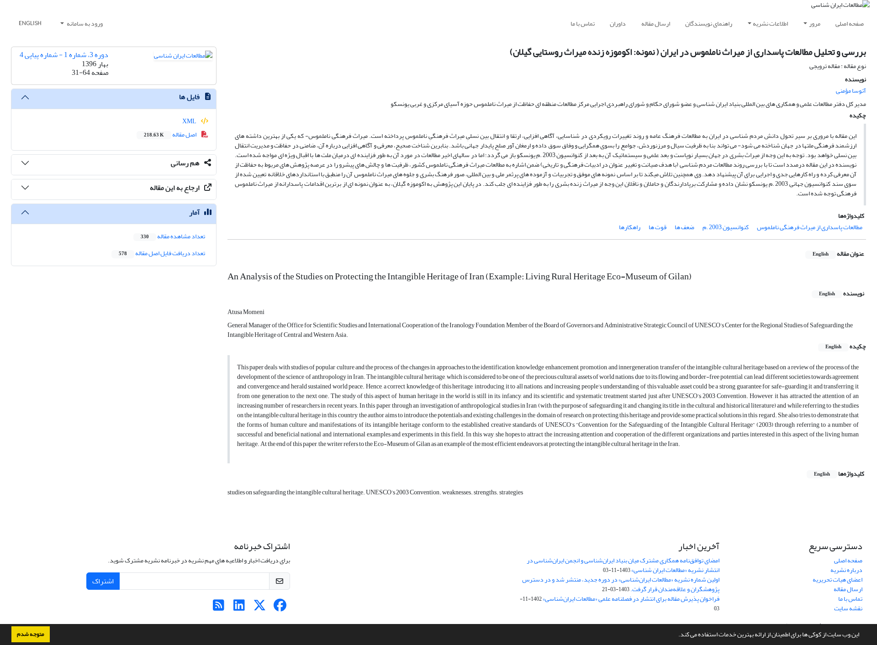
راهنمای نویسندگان (708, 23)
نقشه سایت (848, 608)
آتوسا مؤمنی (851, 90)
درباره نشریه (846, 570)
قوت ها (657, 227)
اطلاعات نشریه (770, 23)
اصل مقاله (170, 134)
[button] (676, 635)
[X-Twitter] (259, 608)
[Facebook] (280, 608)
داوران (618, 23)
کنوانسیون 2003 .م (726, 227)
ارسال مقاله (655, 23)
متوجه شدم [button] (30, 634)
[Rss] (218, 608)
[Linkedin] (239, 608)
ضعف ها (684, 227)
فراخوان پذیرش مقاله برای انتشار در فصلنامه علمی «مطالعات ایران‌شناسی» (631, 599)
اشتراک (103, 581)
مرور (814, 23)
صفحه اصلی (849, 23)
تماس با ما (583, 23)
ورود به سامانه (84, 23)
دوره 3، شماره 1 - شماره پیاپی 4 (64, 55)
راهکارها (629, 227)
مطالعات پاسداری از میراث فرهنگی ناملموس (809, 227)
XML (189, 121)
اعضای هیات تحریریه (837, 579)
